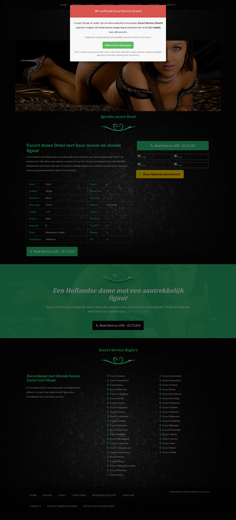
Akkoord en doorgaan (118, 45)
